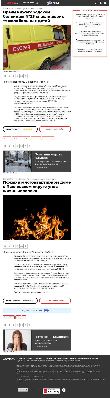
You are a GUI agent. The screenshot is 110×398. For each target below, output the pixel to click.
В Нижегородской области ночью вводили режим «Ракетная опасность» (89, 25)
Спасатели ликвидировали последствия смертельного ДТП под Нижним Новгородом (89, 33)
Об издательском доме (25, 358)
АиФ (18, 71)
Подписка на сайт (23, 361)
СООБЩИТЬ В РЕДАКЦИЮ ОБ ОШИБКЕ (68, 361)
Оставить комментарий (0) (55, 129)
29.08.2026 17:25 (8, 179)
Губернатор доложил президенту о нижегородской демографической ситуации (90, 42)
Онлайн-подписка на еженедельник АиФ (84, 358)
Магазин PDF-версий (61, 358)
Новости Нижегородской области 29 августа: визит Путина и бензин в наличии (90, 16)
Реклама (49, 358)
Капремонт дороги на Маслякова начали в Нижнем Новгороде (90, 50)
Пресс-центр (39, 358)
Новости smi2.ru (10, 173)
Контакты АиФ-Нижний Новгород (42, 361)
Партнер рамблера (35, 390)
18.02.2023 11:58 (8, 9)
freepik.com (7, 241)
